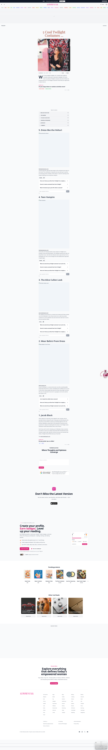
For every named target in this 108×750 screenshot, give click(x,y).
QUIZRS (68, 444)
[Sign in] (106, 4)
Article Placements (77, 721)
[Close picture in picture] (95, 742)
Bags (101, 7)
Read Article (31, 616)
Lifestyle (87, 7)
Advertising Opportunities (48, 723)
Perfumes (17, 7)
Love (11, 7)
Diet (95, 7)
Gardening (91, 7)
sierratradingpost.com (43, 313)
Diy (53, 699)
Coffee (43, 443)
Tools (44, 714)
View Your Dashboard (37, 548)
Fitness (72, 699)
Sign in (41, 551)
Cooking (72, 696)
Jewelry (72, 703)
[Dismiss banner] (68, 471)
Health (44, 703)
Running (78, 7)
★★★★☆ (105, 25)
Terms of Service (46, 725)
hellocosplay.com (42, 385)
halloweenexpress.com (43, 169)
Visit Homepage (54, 683)
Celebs (70, 7)
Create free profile (24, 548)
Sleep (5, 7)
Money (104, 7)
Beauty (82, 694)
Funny (49, 7)
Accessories (56, 7)
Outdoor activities (48, 88)
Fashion (22, 7)
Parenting (74, 7)
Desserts (37, 7)
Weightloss (66, 7)
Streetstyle (73, 710)
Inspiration (29, 7)
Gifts (72, 701)
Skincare (54, 710)
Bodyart (44, 696)
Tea (39, 443)
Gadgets (54, 701)
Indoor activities (41, 88)
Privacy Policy (76, 723)
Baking (33, 7)
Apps (14, 7)
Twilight (63, 712)
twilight (3, 25)
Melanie (41, 72)
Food (8, 7)
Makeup (54, 705)
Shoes (44, 710)
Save (63, 72)
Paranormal (83, 7)
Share (67, 72)
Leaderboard (74, 544)
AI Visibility (60, 721)
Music (25, 7)
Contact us (45, 721)
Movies (41, 7)
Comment (41, 467)
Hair (81, 701)
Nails (44, 708)
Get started (85, 544)
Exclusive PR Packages (62, 723)
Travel (2, 7)
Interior (52, 7)
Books (98, 7)
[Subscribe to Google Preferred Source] (45, 472)
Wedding (45, 7)
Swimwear (61, 7)
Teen (44, 712)
